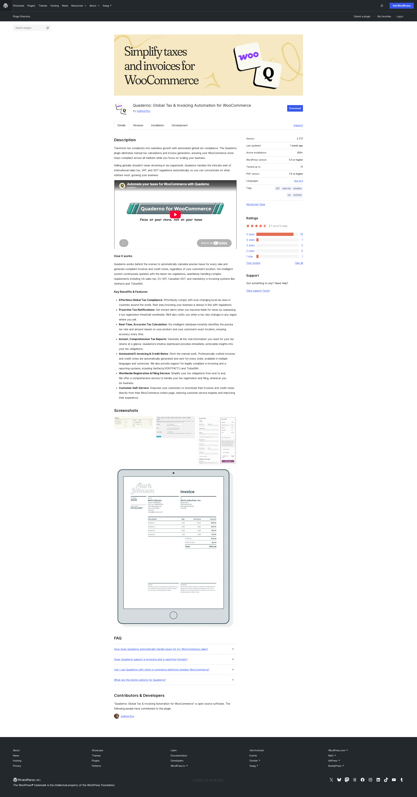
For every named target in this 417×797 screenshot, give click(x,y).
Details (121, 125)
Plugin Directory (21, 16)
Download (295, 108)
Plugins (96, 760)
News (16, 755)
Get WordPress (402, 5)
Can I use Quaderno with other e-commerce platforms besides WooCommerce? (161, 669)
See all (299, 263)
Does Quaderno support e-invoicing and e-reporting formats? (151, 659)
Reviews (138, 125)
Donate (255, 760)
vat (289, 195)
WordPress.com (338, 750)
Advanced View (255, 204)
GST (278, 188)
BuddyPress (336, 765)
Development (180, 125)
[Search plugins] (47, 28)
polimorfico (143, 111)
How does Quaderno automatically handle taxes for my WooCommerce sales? (161, 649)
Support (298, 125)
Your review (253, 263)
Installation (157, 125)
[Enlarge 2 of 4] (190, 420)
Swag (254, 765)
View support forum (258, 290)
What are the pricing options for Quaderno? (140, 679)
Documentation (179, 755)
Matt (332, 755)
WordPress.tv (179, 765)
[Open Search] (381, 5)
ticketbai (297, 188)
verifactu (297, 195)
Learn (174, 750)
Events (253, 755)
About (16, 750)
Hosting (17, 760)
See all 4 (298, 181)
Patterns (96, 765)
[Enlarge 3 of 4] (232, 420)
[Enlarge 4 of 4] (232, 472)
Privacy (17, 765)
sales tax (286, 188)
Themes (96, 755)
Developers (177, 760)
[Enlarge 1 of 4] (149, 420)
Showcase (97, 750)
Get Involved (257, 750)
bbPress (334, 760)
